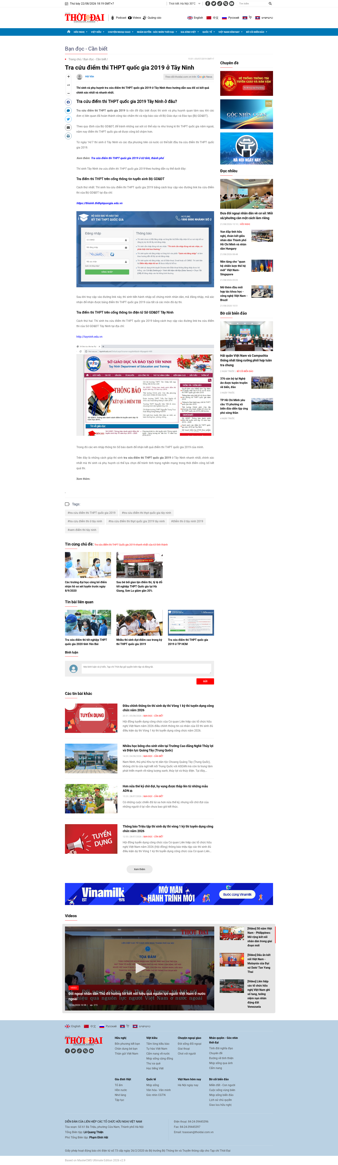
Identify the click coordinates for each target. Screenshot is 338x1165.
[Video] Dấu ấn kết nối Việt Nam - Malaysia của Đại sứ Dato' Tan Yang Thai (259, 963)
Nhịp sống (152, 1085)
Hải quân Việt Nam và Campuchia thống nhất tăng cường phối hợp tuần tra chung (246, 360)
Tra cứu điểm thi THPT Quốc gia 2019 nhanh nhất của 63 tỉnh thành (131, 544)
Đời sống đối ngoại (189, 1043)
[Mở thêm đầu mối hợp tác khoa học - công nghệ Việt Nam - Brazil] (262, 291)
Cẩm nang (215, 1068)
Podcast (121, 17)
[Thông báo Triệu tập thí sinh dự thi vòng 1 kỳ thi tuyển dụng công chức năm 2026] (91, 839)
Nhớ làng (120, 1095)
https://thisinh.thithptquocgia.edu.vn (99, 203)
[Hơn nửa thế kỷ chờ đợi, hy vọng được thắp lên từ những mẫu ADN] (91, 799)
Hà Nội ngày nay (188, 1085)
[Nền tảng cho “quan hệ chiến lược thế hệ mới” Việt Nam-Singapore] (262, 266)
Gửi (205, 681)
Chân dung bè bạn (126, 1048)
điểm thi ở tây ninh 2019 (188, 521)
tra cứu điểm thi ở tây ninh (85, 521)
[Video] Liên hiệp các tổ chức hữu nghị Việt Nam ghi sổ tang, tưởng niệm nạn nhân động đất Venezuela (259, 994)
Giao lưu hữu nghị (220, 1105)
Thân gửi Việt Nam (126, 1053)
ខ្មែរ (250, 18)
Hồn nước (121, 1090)
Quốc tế (207, 32)
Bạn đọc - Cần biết (86, 49)
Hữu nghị (79, 32)
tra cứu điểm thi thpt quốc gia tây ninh (147, 513)
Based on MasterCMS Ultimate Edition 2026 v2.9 (95, 1160)
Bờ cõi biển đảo (255, 32)
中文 (215, 17)
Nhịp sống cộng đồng (159, 1058)
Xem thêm (139, 869)
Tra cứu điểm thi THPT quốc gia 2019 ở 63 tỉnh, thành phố (127, 158)
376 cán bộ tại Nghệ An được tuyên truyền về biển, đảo (234, 383)
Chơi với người (187, 1053)
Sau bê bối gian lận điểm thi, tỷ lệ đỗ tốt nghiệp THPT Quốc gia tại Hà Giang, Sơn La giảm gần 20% (139, 586)
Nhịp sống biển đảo (221, 1095)
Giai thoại (184, 1048)
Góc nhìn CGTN (155, 1095)
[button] (139, 968)
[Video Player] (139, 969)
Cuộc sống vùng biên (222, 1090)
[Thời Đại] (84, 17)
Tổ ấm (119, 1085)
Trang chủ (74, 59)
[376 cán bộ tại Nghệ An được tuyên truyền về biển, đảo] (262, 383)
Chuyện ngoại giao (119, 32)
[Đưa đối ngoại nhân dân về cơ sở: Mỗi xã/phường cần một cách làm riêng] (246, 194)
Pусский (233, 17)
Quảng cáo (154, 17)
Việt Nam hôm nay (229, 32)
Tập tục (119, 1100)
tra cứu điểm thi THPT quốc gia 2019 (92, 513)
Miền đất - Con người (222, 1085)
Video (74, 988)
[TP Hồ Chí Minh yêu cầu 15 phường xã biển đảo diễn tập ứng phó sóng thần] (262, 404)
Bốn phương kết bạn (127, 1043)
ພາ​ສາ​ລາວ (267, 18)
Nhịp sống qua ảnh (221, 1063)
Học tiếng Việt (155, 1068)
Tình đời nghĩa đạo (221, 1048)
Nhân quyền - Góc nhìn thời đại (155, 32)
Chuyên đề (229, 63)
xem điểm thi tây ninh (82, 530)
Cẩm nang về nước (158, 1053)
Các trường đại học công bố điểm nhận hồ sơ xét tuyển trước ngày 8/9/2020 (86, 586)
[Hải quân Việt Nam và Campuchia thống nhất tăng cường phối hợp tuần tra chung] (246, 336)
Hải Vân (89, 76)
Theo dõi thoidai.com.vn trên (180, 76)
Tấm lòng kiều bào (157, 1043)
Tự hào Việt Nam (156, 1048)
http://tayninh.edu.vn (89, 336)
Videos (137, 17)
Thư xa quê (153, 1063)
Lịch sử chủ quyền (220, 1100)
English (198, 17)
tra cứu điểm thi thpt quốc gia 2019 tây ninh (137, 521)
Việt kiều (96, 32)
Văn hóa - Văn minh (158, 1090)
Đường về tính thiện (221, 1058)
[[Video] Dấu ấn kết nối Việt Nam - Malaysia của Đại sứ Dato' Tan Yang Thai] (232, 960)
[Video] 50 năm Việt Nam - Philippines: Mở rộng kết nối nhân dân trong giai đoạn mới (260, 937)
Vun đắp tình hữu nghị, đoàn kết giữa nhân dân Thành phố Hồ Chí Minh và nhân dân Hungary (233, 240)
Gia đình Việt (188, 32)
